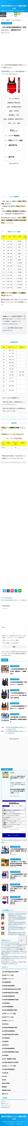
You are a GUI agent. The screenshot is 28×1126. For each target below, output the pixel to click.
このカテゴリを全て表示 (14, 829)
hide (16, 130)
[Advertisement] (14, 48)
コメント (4, 608)
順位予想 (10, 157)
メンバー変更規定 (13, 135)
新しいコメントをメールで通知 (11, 640)
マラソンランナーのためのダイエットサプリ (13, 462)
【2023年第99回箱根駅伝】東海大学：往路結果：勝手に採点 (18, 851)
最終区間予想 (12, 145)
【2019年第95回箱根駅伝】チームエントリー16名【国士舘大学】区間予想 (18, 695)
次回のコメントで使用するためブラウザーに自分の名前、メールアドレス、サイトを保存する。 (14, 636)
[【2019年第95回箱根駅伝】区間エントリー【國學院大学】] (16, 590)
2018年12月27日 (7, 330)
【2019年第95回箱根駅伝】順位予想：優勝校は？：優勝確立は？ (18, 671)
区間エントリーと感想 (15, 140)
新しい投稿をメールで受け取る (11, 643)
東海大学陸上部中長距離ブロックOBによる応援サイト (14, 1121)
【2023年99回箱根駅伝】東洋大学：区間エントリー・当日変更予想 (18, 888)
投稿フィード (5, 1103)
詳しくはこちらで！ (15, 796)
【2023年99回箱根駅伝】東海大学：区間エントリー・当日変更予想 (18, 876)
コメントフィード (6, 1105)
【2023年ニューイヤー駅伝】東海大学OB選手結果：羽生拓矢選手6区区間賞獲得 (18, 863)
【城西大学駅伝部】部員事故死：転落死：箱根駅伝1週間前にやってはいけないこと (17, 924)
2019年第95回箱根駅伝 (8, 600)
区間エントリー (17, 600)
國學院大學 (24, 600)
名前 (3, 627)
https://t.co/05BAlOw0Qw (10, 324)
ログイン (3, 1101)
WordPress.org (5, 1107)
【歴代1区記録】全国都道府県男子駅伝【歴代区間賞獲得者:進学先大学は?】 (17, 918)
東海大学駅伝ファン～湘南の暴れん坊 (14, 7)
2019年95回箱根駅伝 (7, 597)
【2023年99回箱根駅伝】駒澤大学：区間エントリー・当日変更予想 (18, 901)
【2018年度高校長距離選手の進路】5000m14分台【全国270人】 (17, 929)
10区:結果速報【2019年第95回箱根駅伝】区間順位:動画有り (18, 719)
